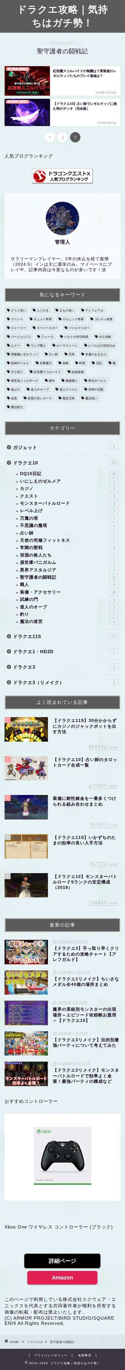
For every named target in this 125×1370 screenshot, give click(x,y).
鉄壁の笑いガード (40, 398)
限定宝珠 (68, 398)
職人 (67, 584)
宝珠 (72, 354)
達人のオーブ (40, 389)
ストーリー (18, 328)
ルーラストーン (67, 345)
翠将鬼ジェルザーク (24, 380)
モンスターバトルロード (67, 503)
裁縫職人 (72, 380)
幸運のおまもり (95, 354)
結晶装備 (78, 372)
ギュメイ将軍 (43, 319)
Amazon (62, 1278)
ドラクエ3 (64, 667)
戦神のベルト (20, 363)
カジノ (67, 488)
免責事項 (84, 1355)
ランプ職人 (38, 345)
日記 (99, 363)
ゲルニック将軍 (73, 319)
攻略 (65, 363)
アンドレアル (94, 310)
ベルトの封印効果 (76, 336)
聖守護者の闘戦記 (68, 577)
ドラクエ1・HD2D (64, 651)
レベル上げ (67, 510)
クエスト (68, 496)
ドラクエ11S (64, 636)
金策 (14, 398)
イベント (17, 319)
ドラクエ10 (65, 462)
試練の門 (67, 599)
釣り (67, 614)
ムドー (15, 345)
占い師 (53, 354)
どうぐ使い (18, 310)
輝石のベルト (97, 380)
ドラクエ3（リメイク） (64, 682)
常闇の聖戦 (67, 547)
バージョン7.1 (21, 336)
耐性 (52, 380)
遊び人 (15, 389)
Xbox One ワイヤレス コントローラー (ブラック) (59, 1226)
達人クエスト (68, 389)
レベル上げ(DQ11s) (101, 345)
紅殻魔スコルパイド (47, 372)
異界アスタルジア (67, 570)
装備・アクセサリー (68, 592)
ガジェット (64, 447)
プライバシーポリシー (50, 1355)
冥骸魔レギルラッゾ (24, 354)
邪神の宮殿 (95, 389)
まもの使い (67, 310)
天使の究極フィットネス (67, 540)
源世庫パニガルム (67, 562)
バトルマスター (79, 328)
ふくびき (43, 310)
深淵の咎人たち (67, 555)
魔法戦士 (17, 407)
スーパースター (47, 328)
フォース (47, 336)
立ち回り (17, 372)
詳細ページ (62, 1261)
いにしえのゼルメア (67, 481)
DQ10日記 (68, 473)
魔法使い (91, 398)
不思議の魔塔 (67, 525)
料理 (82, 363)
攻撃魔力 (46, 363)
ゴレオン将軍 (103, 319)
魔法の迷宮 (67, 621)
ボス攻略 (105, 336)
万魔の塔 (67, 518)
